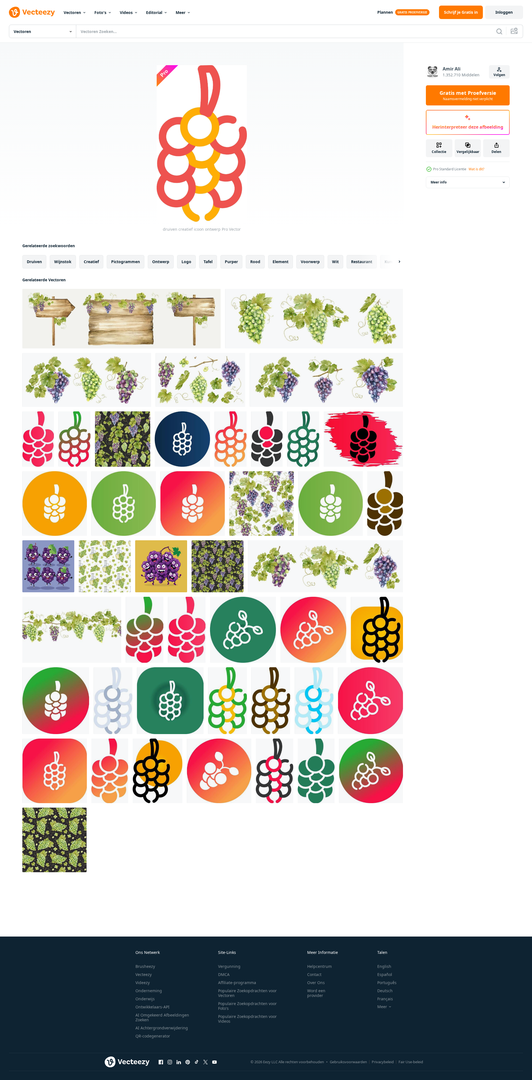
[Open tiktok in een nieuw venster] (196, 1062)
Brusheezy (145, 966)
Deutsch (385, 990)
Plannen (385, 12)
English (384, 966)
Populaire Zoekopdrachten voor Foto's (247, 1006)
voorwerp (310, 261)
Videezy (142, 982)
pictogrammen (125, 261)
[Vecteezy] (32, 12)
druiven (34, 261)
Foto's (100, 12)
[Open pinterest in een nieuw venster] (187, 1062)
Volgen (499, 74)
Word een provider (316, 993)
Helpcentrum (319, 966)
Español (384, 974)
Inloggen (504, 12)
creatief (91, 261)
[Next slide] (395, 261)
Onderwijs (145, 998)
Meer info (439, 182)
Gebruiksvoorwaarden (348, 1061)
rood (255, 261)
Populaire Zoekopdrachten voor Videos (247, 1019)
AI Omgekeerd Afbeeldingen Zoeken (162, 1017)
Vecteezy (143, 974)
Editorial (154, 12)
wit (335, 261)
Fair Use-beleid (411, 1061)
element (280, 261)
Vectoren (72, 12)
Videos (126, 12)
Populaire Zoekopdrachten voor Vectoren (247, 993)
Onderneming (148, 990)
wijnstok (62, 261)
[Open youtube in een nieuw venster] (214, 1062)
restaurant (361, 261)
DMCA (224, 974)
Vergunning (229, 966)
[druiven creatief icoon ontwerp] (38, 439)
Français (385, 998)
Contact (314, 974)
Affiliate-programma (237, 982)
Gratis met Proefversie (468, 95)
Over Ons (316, 982)
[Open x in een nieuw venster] (205, 1062)
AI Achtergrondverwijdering (161, 1028)
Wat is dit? (476, 169)
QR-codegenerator (152, 1036)
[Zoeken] (499, 31)
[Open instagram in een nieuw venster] (170, 1062)
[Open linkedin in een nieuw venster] (178, 1062)
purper (231, 261)
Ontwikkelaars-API (152, 1007)
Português (387, 982)
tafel (208, 261)
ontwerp (160, 261)
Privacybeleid (383, 1061)
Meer (180, 12)
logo (186, 261)
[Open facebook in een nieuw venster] (161, 1062)
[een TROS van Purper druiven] (48, 566)
